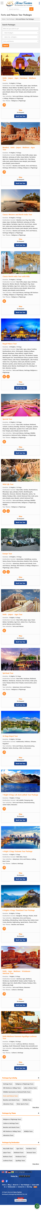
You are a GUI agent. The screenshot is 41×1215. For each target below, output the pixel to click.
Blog (9, 1185)
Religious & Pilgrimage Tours (24, 1084)
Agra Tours (19, 1148)
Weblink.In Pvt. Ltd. (21, 1194)
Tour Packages (10, 19)
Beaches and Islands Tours (11, 1100)
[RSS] (35, 1187)
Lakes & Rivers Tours (30, 1088)
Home (3, 19)
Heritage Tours (7, 1084)
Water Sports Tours (22, 1104)
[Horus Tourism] (19, 4)
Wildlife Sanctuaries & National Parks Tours (16, 1092)
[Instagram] (3, 1181)
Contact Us (21, 1187)
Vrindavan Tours (21, 1156)
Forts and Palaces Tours (10, 1096)
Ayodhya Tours (20, 1160)
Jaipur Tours (7, 1152)
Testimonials (12, 1187)
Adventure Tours (8, 1104)
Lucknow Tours (7, 1160)
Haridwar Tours (31, 1148)
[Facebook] (6, 1181)
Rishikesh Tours (18, 1152)
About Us (16, 1185)
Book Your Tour (20, 116)
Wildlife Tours (27, 1100)
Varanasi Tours (31, 1152)
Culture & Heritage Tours (11, 1123)
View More (35, 1107)
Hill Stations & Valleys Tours (12, 1088)
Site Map (29, 1187)
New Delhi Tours (8, 1148)
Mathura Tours (7, 1156)
